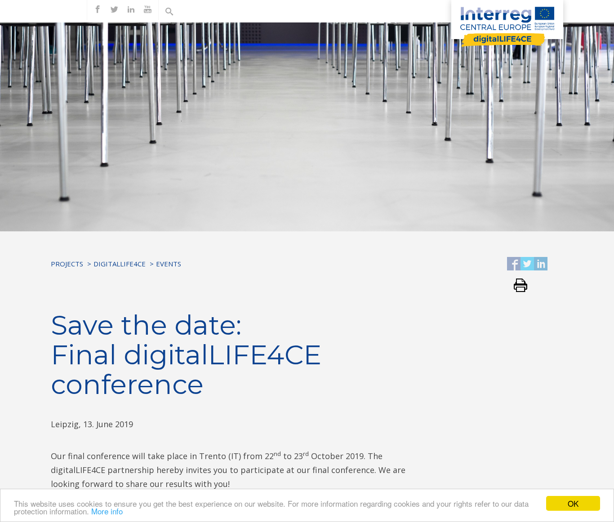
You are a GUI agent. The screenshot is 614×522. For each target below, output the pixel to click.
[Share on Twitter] (527, 264)
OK (573, 503)
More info (107, 511)
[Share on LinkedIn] (540, 264)
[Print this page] (517, 286)
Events (168, 263)
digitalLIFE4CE (119, 263)
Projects (67, 263)
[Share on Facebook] (514, 264)
